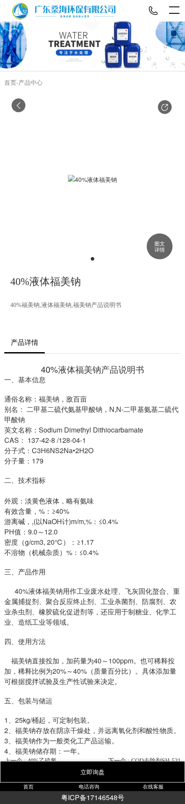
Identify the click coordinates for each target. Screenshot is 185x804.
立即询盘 (92, 771)
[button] (165, 107)
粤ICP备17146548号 (92, 797)
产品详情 (24, 342)
